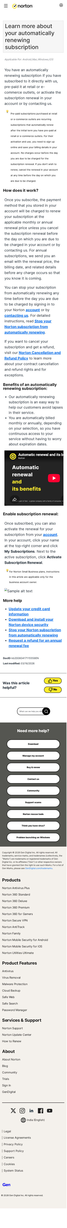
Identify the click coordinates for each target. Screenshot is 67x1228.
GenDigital (9, 1092)
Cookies (9, 1164)
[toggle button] (5, 6)
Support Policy (14, 1151)
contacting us (16, 315)
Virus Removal (11, 977)
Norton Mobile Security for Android (25, 940)
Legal (7, 1131)
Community (9, 1072)
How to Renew (11, 1041)
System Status (13, 1170)
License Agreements (17, 1137)
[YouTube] (49, 1111)
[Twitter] (13, 1110)
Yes (55, 680)
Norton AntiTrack (13, 927)
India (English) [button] (36, 1120)
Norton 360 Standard (16, 894)
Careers (9, 1157)
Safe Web (8, 997)
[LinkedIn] (31, 1111)
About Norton (11, 1059)
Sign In (6, 1085)
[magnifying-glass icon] (46, 711)
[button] (22, 6)
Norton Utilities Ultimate (18, 953)
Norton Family (11, 933)
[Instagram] (22, 1110)
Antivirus (7, 971)
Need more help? (33, 730)
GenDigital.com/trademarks (38, 868)
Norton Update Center (16, 1034)
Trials (5, 1079)
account (33, 310)
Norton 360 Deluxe (14, 901)
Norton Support (12, 1028)
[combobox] (33, 711)
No (55, 689)
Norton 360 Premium (16, 907)
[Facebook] (40, 1110)
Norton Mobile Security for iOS (22, 946)
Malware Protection (14, 984)
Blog (5, 1066)
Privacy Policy (13, 1144)
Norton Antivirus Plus (16, 888)
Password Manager (14, 1010)
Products (11, 880)
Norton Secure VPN (15, 920)
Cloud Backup (11, 990)
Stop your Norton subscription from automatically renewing (27, 326)
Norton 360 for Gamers (17, 914)
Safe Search (10, 1003)
